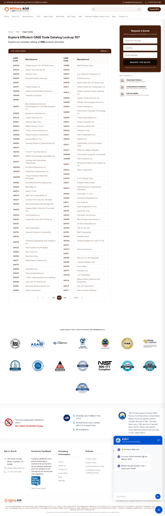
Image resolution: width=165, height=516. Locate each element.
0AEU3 (66, 130)
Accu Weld (81, 266)
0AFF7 (66, 270)
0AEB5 (66, 65)
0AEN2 (67, 106)
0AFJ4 (66, 280)
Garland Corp (31, 74)
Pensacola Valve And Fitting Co (39, 219)
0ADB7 (16, 99)
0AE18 (16, 228)
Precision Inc (82, 270)
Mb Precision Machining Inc (88, 219)
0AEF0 (66, 78)
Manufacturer (27, 16)
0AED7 (66, 74)
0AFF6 (66, 266)
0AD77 (16, 87)
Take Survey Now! (38, 488)
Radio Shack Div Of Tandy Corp (90, 82)
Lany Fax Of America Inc (36, 282)
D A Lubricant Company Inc (88, 74)
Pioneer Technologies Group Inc (90, 102)
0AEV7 (66, 150)
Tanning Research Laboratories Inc (40, 143)
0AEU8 (66, 139)
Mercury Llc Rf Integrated (88, 258)
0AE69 (16, 256)
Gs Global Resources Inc (36, 167)
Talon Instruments (33, 290)
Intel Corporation (33, 228)
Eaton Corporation (84, 170)
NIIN (80, 16)
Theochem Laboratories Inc (37, 171)
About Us (15, 16)
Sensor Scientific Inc (85, 122)
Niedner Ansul (83, 236)
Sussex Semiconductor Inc (88, 98)
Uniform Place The (33, 122)
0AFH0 (66, 275)
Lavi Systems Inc (33, 215)
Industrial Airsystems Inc (87, 198)
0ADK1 (16, 122)
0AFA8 (66, 236)
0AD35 (16, 74)
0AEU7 (66, 135)
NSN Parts (60, 16)
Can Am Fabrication (85, 286)
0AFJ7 (66, 286)
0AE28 (16, 242)
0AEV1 (66, 144)
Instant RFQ (154, 9)
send (158, 496)
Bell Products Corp (85, 65)
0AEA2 (16, 277)
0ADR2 (16, 143)
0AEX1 (66, 164)
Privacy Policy (91, 459)
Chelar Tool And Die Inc (35, 70)
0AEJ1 (66, 87)
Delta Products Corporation (37, 135)
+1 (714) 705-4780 (154, 2)
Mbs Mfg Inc (31, 187)
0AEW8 (67, 154)
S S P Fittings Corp (85, 178)
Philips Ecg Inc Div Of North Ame (39, 65)
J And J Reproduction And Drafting (40, 277)
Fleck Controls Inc (84, 249)
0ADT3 (16, 156)
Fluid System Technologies (37, 247)
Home (6, 16)
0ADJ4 (16, 117)
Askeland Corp (83, 130)
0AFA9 (66, 241)
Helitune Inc (82, 139)
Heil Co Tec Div (83, 228)
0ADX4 (16, 182)
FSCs (38, 16)
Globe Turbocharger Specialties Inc (40, 156)
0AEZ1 (66, 182)
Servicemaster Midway (86, 290)
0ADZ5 (16, 209)
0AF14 (66, 206)
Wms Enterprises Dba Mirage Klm (40, 204)
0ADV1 (16, 161)
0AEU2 (66, 126)
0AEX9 (66, 178)
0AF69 (66, 219)
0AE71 (15, 260)
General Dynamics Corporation (38, 232)
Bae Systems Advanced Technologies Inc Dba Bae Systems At (40, 106)
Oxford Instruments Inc (87, 117)
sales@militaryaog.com (133, 2)
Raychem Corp (32, 256)
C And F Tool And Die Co (36, 152)
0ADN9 (16, 139)
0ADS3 (16, 152)
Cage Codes (48, 16)
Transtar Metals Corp (86, 262)
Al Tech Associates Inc (86, 223)
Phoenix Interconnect (86, 182)
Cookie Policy (91, 463)
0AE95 (16, 273)
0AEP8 (66, 117)
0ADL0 (16, 130)
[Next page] (82, 298)
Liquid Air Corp (83, 211)
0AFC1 (66, 245)
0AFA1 (66, 232)
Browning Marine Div (85, 126)
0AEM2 (67, 102)
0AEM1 (66, 98)
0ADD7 (16, 106)
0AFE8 (66, 262)
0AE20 (16, 236)
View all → (104, 51)
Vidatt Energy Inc (33, 87)
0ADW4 (16, 167)
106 (53, 298)
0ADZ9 (16, 215)
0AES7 (66, 122)
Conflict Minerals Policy (95, 466)
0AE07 (16, 223)
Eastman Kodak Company (36, 78)
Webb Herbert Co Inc (34, 126)
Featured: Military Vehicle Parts (97, 16)
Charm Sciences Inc (34, 117)
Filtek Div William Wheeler (88, 150)
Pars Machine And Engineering (38, 182)
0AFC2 (66, 249)
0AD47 (16, 78)
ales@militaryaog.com (15, 468)
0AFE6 (66, 258)
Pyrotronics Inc (83, 78)
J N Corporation (83, 275)
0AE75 (16, 265)
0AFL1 (66, 290)
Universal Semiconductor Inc (38, 286)
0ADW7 (16, 171)
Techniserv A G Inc (85, 194)
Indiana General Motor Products (39, 91)
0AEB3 (16, 290)
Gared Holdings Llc (85, 106)
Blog (114, 16)
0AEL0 (66, 92)
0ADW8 (16, 177)
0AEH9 (66, 82)
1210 (76, 298)
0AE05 (16, 219)
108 (64, 298)
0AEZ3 (66, 188)
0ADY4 (16, 195)
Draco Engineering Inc (35, 273)
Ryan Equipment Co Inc (87, 206)
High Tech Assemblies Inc (36, 195)
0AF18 (66, 211)
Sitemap (61, 481)
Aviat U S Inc (31, 191)
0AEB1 (16, 286)
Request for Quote (140, 62)
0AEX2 (66, 170)
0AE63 (16, 252)
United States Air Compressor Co (91, 87)
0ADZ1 (16, 200)
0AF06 (66, 194)
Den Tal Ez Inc (32, 252)
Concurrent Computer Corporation (91, 154)
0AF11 (66, 202)
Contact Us (123, 16)
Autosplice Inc (32, 269)
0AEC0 (66, 70)
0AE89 (16, 269)
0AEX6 (66, 174)
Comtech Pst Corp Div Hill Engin (39, 200)
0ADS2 (16, 147)
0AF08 (66, 198)
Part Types (71, 16)
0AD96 (16, 95)
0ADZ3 (16, 204)
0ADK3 (16, 126)
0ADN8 (16, 135)
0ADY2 (16, 191)
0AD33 (16, 70)
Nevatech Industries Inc (36, 113)
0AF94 (66, 228)
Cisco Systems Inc (85, 159)
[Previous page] (38, 298)
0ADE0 (16, 113)
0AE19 (16, 232)
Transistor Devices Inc (86, 215)
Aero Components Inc (86, 135)
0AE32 (16, 247)
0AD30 (16, 65)
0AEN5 (66, 112)
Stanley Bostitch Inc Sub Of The (90, 241)
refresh (158, 440)
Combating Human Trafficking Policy (93, 471)
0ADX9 (16, 187)
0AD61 (16, 82)
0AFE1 (66, 253)
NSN (18, 32)
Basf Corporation (84, 232)
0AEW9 (67, 159)
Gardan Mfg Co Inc (34, 139)
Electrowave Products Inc (36, 260)
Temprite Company (34, 95)
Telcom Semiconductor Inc (37, 130)
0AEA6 (16, 282)
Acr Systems (82, 202)
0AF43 (66, 215)
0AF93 (66, 223)
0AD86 (16, 91)
